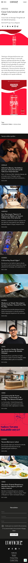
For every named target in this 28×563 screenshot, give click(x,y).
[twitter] (12, 26)
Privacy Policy (14, 558)
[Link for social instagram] (15, 549)
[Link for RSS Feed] (19, 549)
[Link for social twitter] (9, 549)
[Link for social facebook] (12, 549)
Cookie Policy (14, 560)
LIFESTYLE (4, 8)
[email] (2, 26)
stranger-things (7, 124)
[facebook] (5, 26)
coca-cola (17, 124)
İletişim (14, 555)
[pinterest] (7, 26)
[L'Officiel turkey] (14, 2)
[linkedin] (10, 26)
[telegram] (17, 26)
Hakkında (14, 553)
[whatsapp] (15, 26)
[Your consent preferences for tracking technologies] (25, 560)
